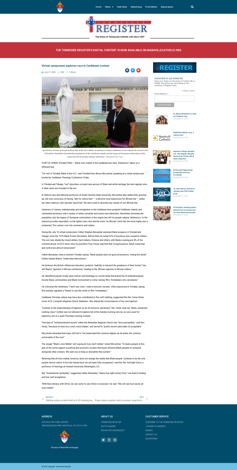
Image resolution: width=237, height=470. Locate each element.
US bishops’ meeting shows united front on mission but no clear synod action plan (184, 209)
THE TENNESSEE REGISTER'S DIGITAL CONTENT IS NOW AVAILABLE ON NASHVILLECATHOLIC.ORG (118, 50)
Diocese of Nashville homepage (64, 447)
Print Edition (151, 7)
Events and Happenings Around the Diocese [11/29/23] (183, 172)
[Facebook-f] (109, 440)
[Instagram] (115, 440)
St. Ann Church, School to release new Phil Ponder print (184, 191)
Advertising (136, 7)
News (108, 7)
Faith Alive (122, 7)
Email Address (161, 94)
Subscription (167, 7)
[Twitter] (103, 440)
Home (98, 7)
